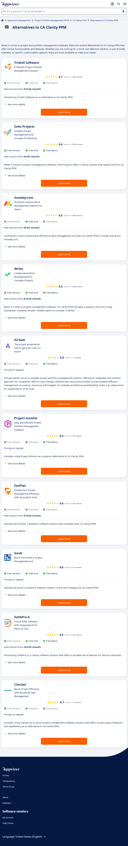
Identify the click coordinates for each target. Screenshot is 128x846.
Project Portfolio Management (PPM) (52, 20)
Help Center (8, 823)
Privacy (5, 775)
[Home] (2, 20)
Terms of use (8, 786)
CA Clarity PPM (79, 20)
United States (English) (28, 836)
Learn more (64, 112)
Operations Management (19, 20)
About (5, 797)
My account (7, 817)
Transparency (8, 781)
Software (6, 803)
